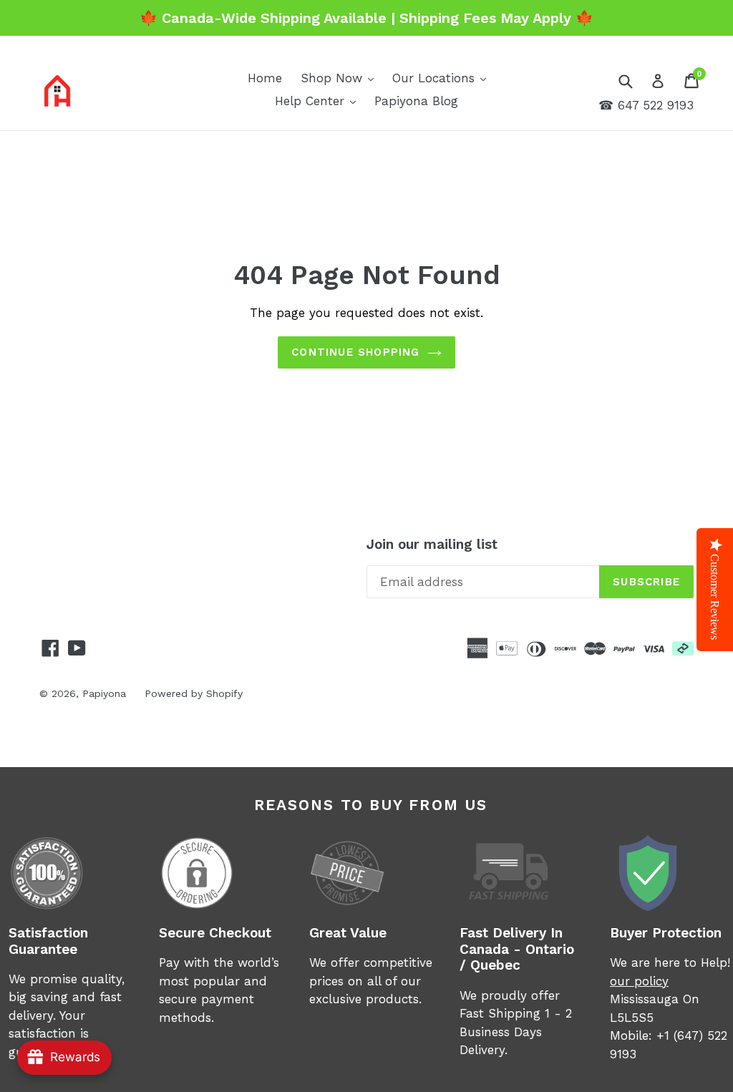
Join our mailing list (431, 544)
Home (265, 78)
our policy (639, 981)
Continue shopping (355, 352)
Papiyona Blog (416, 101)
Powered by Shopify (194, 693)
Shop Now (341, 77)
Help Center (319, 100)
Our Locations (442, 77)
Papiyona (104, 693)
